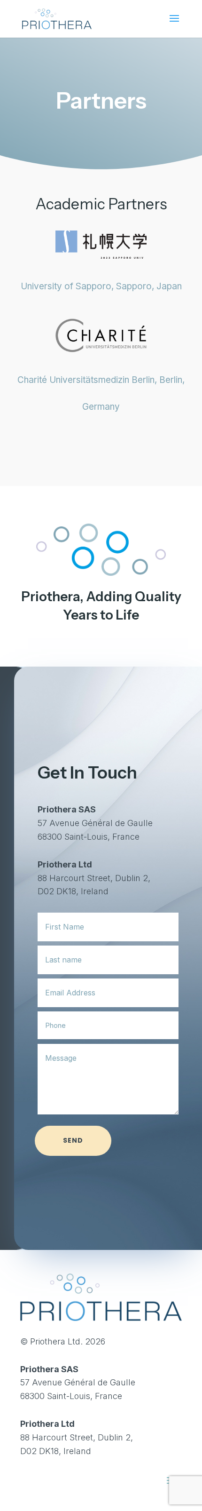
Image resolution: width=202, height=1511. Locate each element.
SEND (73, 1140)
